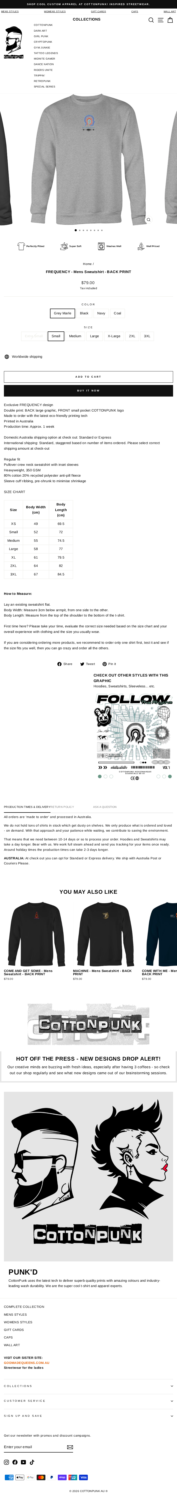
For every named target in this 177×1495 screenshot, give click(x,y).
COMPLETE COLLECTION (24, 1307)
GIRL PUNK (41, 36)
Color (89, 304)
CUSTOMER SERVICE (25, 1400)
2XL (132, 336)
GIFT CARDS (98, 11)
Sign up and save (23, 1415)
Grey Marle (62, 313)
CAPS (134, 11)
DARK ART (40, 30)
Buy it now (88, 390)
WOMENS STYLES (55, 11)
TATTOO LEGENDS (46, 53)
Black (84, 313)
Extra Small (34, 336)
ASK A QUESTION (105, 807)
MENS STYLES (10, 11)
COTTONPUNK (43, 25)
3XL (147, 336)
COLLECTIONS (18, 1385)
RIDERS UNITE (43, 70)
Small (56, 336)
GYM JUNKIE (42, 47)
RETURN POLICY (62, 807)
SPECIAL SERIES (44, 86)
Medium (75, 336)
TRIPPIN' (39, 75)
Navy (101, 313)
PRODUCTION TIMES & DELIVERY (27, 807)
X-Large (114, 336)
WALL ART (170, 11)
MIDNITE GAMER (44, 58)
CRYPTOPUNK (43, 41)
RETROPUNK (42, 81)
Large (94, 336)
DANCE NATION (44, 64)
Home (87, 264)
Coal (117, 313)
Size (88, 327)
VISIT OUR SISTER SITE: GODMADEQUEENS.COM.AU (26, 1363)
